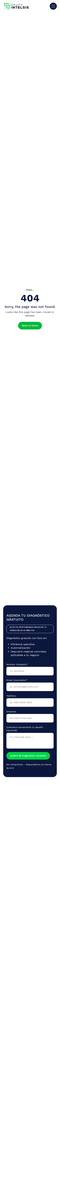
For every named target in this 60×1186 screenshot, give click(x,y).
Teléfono (11, 696)
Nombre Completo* (17, 664)
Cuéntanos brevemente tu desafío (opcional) (24, 729)
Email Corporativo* (16, 680)
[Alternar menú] (53, 6)
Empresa (11, 711)
